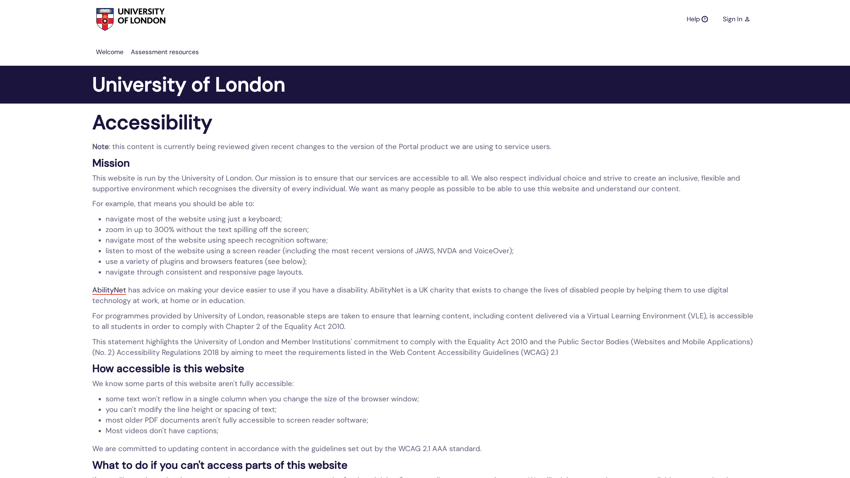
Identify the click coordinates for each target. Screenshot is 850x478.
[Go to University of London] (118, 19)
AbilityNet (109, 290)
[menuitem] (109, 52)
